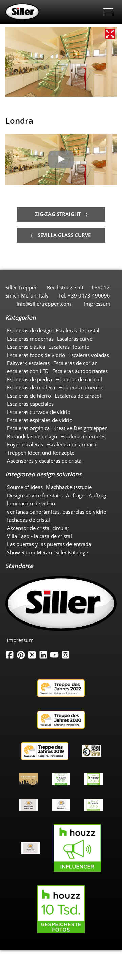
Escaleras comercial (81, 387)
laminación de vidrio (31, 503)
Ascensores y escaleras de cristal (45, 460)
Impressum (97, 303)
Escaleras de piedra (29, 379)
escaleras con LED (28, 371)
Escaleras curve (75, 338)
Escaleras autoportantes (80, 371)
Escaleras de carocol (78, 379)
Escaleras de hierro (29, 395)
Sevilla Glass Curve (64, 235)
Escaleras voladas (88, 354)
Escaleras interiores (82, 436)
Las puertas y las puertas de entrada (49, 544)
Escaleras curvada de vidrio (38, 411)
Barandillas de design (32, 436)
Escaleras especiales (30, 403)
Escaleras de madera (31, 387)
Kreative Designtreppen (80, 428)
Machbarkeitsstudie (69, 487)
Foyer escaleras (25, 444)
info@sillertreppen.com (44, 303)
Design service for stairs (35, 495)
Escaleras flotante (68, 346)
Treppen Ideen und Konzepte (40, 452)
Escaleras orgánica (28, 428)
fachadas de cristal (28, 519)
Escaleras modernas (30, 338)
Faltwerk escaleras (28, 363)
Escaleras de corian (75, 363)
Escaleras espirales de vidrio (40, 420)
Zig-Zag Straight (58, 214)
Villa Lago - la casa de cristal (39, 536)
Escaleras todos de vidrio (36, 354)
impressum (20, 640)
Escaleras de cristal (77, 330)
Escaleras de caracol (78, 395)
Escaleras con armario (72, 444)
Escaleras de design (29, 330)
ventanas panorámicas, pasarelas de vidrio (56, 511)
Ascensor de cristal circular (38, 527)
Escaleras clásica (26, 346)
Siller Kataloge (71, 552)
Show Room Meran (29, 552)
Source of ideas (25, 487)
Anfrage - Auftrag (86, 495)
